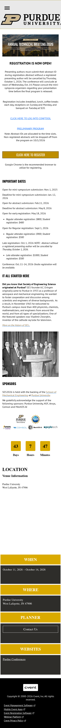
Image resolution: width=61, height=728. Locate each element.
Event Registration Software (18, 713)
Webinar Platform (12, 716)
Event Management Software (18, 705)
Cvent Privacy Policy (13, 720)
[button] (6, 7)
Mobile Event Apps (13, 709)
